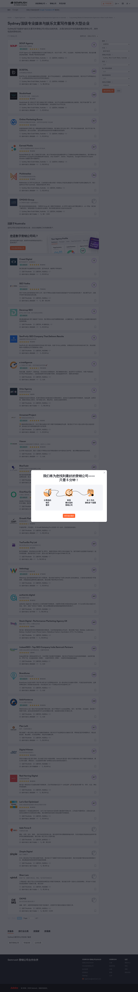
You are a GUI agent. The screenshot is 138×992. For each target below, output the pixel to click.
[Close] (104, 472)
